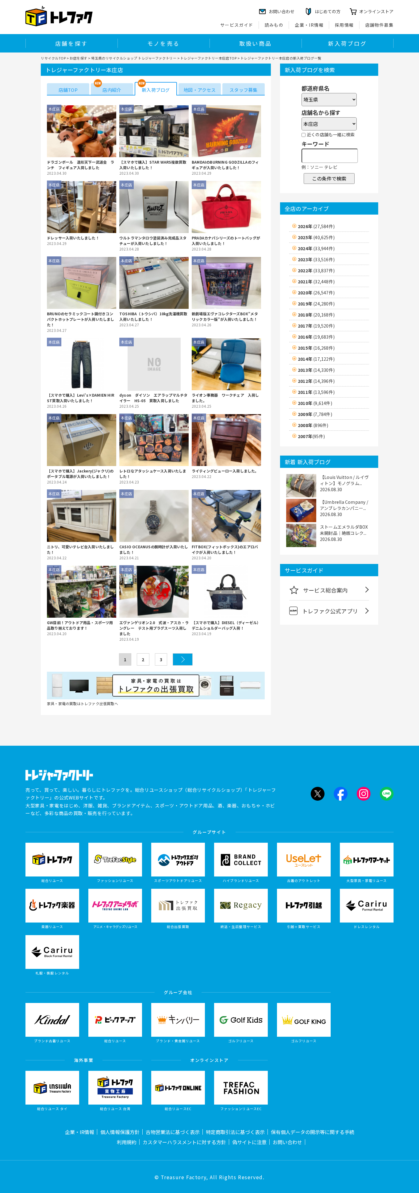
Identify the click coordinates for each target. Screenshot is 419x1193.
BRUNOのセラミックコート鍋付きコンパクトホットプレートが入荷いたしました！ (80, 319)
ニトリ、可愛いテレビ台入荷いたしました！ (80, 549)
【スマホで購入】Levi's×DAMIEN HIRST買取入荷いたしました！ (80, 397)
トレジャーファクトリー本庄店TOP (208, 58)
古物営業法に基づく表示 (173, 1132)
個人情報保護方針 (120, 1132)
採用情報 (344, 25)
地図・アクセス (199, 90)
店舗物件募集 (379, 25)
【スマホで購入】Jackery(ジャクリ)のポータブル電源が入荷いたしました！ (80, 473)
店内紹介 (111, 90)
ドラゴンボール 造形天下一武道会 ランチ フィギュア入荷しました (80, 164)
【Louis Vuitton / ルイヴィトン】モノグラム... (344, 480)
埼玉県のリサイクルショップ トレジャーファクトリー (133, 58)
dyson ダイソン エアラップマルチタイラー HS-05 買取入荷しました (153, 397)
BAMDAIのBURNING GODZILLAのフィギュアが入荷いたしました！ (225, 164)
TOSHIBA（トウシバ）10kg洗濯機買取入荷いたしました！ (153, 316)
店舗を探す (71, 43)
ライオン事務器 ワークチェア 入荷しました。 (225, 397)
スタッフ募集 (243, 90)
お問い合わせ (287, 1142)
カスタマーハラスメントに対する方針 (184, 1142)
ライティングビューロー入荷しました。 (225, 470)
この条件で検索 (329, 178)
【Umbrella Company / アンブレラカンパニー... (344, 505)
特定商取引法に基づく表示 (235, 1132)
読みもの (274, 25)
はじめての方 (327, 11)
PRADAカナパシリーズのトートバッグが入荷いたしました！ (226, 240)
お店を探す (78, 58)
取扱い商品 (255, 43)
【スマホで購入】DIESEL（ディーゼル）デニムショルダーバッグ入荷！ (226, 625)
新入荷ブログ (347, 43)
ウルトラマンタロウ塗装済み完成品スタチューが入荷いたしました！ (153, 240)
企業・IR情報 (309, 25)
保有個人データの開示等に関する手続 (312, 1132)
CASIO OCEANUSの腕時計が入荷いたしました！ (153, 549)
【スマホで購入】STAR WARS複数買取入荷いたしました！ (152, 164)
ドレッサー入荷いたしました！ (73, 237)
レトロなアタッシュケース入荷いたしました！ (152, 473)
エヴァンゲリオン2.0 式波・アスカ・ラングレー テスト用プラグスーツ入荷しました (154, 628)
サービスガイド (236, 25)
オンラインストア (376, 11)
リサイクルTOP (53, 58)
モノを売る (163, 43)
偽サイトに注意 (249, 1142)
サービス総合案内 (325, 590)
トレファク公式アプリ (330, 611)
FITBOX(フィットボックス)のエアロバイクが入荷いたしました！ (225, 549)
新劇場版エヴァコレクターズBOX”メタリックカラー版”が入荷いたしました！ (225, 316)
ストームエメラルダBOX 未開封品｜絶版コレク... (344, 530)
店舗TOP (68, 90)
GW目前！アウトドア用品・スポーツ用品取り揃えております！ (80, 625)
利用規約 (126, 1142)
